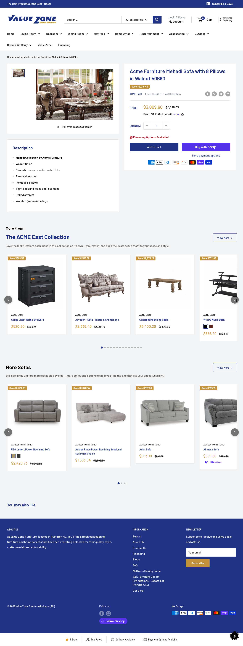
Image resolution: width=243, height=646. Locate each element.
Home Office (122, 33)
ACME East (136, 93)
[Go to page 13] (138, 347)
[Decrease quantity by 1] (147, 125)
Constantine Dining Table (153, 319)
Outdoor (200, 33)
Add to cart (154, 147)
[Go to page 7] (120, 347)
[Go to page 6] (117, 347)
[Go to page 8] (123, 347)
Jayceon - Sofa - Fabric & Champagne (97, 319)
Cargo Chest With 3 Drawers (27, 319)
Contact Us (139, 548)
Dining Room (76, 33)
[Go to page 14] (141, 347)
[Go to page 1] (102, 348)
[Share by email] (227, 93)
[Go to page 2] (105, 347)
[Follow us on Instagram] (108, 613)
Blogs (136, 559)
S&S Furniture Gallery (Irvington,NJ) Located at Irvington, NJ (148, 580)
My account (176, 21)
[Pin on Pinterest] (214, 93)
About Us (138, 542)
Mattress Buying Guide (147, 571)
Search (137, 536)
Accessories (177, 33)
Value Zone (45, 45)
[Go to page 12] (135, 347)
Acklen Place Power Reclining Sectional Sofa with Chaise (98, 451)
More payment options (206, 155)
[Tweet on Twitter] (221, 93)
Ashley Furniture (21, 444)
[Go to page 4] (111, 347)
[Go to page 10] (129, 347)
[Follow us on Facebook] (101, 613)
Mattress (99, 33)
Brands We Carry (17, 45)
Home (10, 33)
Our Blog (138, 590)
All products (23, 57)
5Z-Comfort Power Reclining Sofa (30, 449)
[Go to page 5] (114, 347)
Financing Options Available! (151, 137)
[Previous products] (8, 300)
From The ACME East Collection (163, 93)
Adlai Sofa (145, 449)
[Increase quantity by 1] (166, 125)
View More (223, 237)
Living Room (28, 33)
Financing (64, 45)
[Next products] (235, 300)
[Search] (157, 20)
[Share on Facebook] (207, 93)
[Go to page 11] (132, 347)
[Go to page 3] (108, 347)
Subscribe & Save (222, 3)
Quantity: (135, 125)
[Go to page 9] (126, 347)
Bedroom (52, 33)
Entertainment (150, 33)
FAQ (135, 565)
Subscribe (197, 563)
